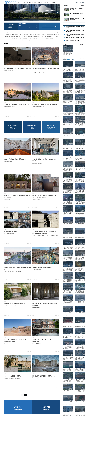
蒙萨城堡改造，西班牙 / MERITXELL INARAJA (44, 104)
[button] (82, 2)
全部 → (82, 5)
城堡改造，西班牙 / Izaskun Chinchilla (42, 267)
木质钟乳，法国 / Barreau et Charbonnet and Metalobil (44, 304)
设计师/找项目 (46, 2)
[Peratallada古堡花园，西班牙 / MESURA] (17, 363)
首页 (19, 2)
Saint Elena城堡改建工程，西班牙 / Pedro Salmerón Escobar (15, 340)
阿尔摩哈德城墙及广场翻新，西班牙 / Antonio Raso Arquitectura (44, 376)
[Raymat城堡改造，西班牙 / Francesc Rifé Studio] (17, 56)
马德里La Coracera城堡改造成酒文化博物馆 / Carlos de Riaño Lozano (44, 196)
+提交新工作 (11, 32)
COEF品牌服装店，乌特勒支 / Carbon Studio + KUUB (45, 160)
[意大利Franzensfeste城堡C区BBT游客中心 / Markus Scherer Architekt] (45, 219)
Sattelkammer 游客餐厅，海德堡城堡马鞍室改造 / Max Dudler (17, 196)
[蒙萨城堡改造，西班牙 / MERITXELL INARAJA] (45, 92)
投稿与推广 (34, 2)
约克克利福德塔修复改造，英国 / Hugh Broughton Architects (45, 69)
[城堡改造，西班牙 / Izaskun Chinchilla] (45, 255)
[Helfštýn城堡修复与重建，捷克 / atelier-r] (17, 146)
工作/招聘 (40, 2)
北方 (69, 59)
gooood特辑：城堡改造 (10, 231)
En (75, 2)
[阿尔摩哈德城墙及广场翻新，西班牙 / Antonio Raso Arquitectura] (45, 363)
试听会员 (53, 2)
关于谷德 (29, 2)
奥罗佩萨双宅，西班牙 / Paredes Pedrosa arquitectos (43, 340)
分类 (25, 2)
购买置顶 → (82, 44)
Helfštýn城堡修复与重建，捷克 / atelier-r (15, 159)
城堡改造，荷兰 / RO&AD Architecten (14, 303)
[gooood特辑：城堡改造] (17, 219)
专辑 (21, 2)
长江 (71, 59)
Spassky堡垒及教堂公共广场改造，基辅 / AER (16, 104)
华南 (73, 59)
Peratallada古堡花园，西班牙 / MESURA (15, 376)
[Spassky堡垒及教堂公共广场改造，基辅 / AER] (17, 92)
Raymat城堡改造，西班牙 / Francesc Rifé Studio (17, 68)
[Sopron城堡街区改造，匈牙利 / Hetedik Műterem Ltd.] (17, 255)
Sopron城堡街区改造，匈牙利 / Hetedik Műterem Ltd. (17, 268)
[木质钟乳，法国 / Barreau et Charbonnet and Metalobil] (45, 291)
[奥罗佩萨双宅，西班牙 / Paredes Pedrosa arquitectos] (45, 327)
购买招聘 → (82, 58)
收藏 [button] (28, 80)
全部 (68, 59)
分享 (30, 80)
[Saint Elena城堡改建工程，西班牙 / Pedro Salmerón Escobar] (17, 327)
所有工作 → (57, 32)
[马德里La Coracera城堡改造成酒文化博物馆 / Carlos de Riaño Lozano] (45, 183)
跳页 (41, 394)
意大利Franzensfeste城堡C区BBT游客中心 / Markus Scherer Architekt (44, 232)
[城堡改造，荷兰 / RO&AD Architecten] (17, 291)
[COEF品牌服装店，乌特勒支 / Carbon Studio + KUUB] (45, 146)
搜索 (56, 26)
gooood (10, 2)
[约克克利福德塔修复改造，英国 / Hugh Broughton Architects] (45, 56)
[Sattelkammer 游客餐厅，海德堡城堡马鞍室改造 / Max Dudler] (17, 183)
